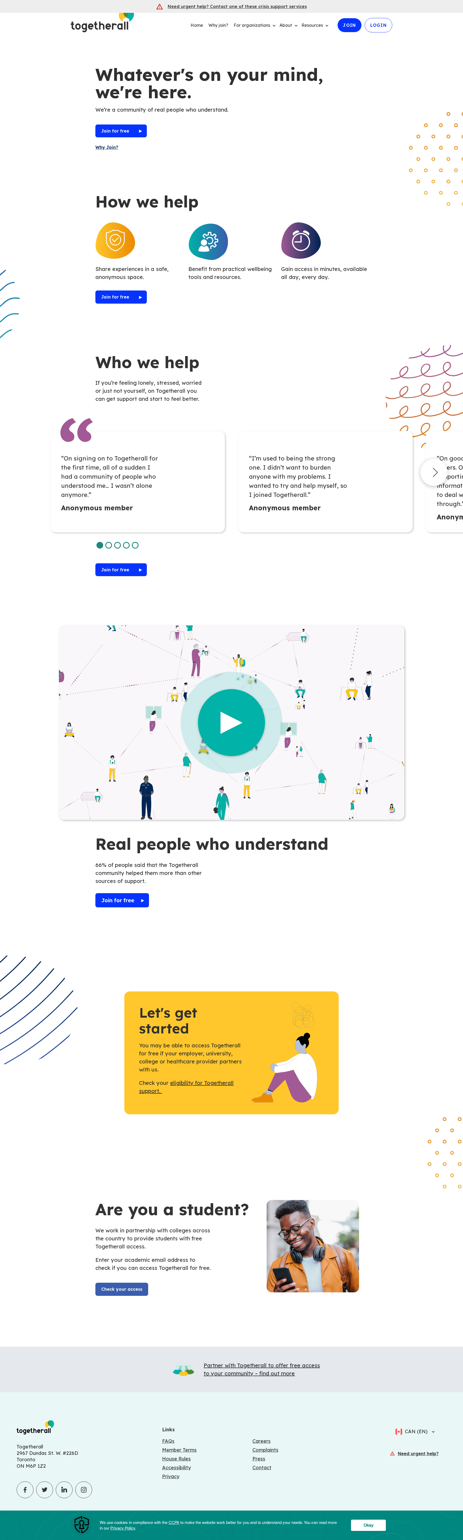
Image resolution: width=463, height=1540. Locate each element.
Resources (312, 25)
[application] (231, 1525)
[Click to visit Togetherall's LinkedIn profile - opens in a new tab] (64, 1489)
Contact (261, 1467)
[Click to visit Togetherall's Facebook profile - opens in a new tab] (25, 1489)
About (285, 25)
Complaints (265, 1450)
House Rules (176, 1459)
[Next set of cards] (434, 474)
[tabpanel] (137, 481)
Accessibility (176, 1467)
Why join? (218, 25)
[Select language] (432, 1431)
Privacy (170, 1476)
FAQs (168, 1441)
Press (258, 1459)
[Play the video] (231, 722)
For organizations (252, 25)
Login (378, 25)
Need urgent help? (418, 1453)
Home (197, 25)
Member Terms (179, 1450)
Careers (261, 1441)
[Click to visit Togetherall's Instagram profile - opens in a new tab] (83, 1489)
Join (349, 25)
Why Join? (106, 147)
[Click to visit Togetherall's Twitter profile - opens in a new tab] (44, 1489)
